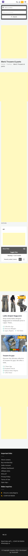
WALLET (4, 474)
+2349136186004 (9, 496)
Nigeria (11, 331)
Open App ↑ (5, 482)
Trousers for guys (8, 356)
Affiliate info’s (5, 471)
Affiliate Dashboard (7, 468)
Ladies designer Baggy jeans (12, 316)
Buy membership (6, 462)
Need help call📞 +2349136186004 (12, 541)
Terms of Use (5, 479)
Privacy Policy (5, 477)
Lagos (6, 331)
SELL (22, 2)
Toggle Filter (14, 252)
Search (15, 17)
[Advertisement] (14, 41)
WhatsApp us (5, 543)
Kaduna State (8, 370)
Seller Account (6, 465)
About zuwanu (6, 460)
